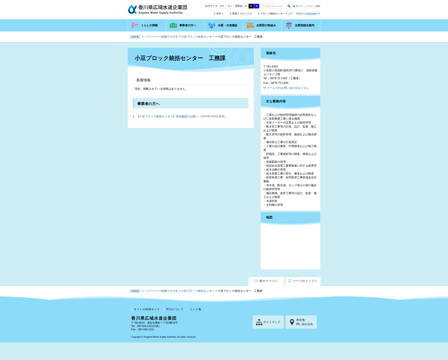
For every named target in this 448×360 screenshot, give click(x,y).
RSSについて (175, 309)
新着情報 (143, 80)
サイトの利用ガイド (147, 309)
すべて (299, 6)
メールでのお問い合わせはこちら (288, 87)
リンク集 (195, 309)
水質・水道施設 (227, 25)
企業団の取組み (266, 25)
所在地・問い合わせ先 (304, 322)
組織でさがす (169, 36)
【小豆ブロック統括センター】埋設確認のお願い (167, 116)
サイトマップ (271, 321)
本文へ (220, 13)
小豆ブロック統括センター (198, 36)
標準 (222, 6)
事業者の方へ (187, 25)
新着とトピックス (242, 13)
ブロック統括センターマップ (276, 13)
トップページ (150, 36)
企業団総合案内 (304, 25)
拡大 (229, 6)
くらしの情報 (149, 25)
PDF (318, 6)
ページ (309, 6)
